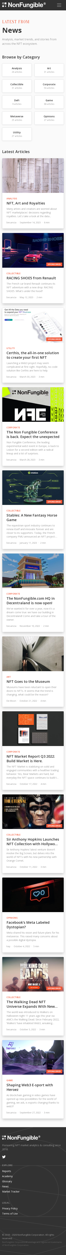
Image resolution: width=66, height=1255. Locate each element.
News (5, 1186)
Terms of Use (10, 1213)
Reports (6, 1171)
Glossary (7, 1181)
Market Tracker (11, 1191)
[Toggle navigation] (59, 5)
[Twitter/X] (4, 1157)
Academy (7, 1176)
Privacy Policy (10, 1208)
